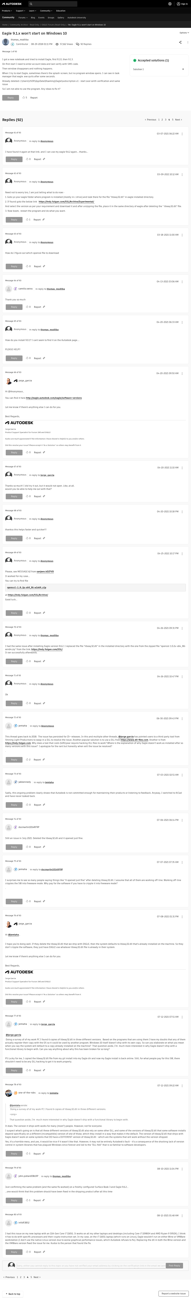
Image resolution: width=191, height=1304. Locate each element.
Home (5, 24)
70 (15, 627)
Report (33, 97)
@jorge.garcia (126, 736)
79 (15, 1167)
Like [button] (23, 97)
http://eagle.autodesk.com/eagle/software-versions (54, 398)
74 (15, 819)
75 (15, 861)
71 (15, 675)
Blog (33, 17)
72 (15, 717)
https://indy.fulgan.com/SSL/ (47, 649)
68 (15, 510)
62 (15, 173)
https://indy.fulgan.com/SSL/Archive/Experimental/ (67, 201)
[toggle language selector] (170, 4)
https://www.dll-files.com (134, 739)
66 (15, 372)
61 (15, 132)
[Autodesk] (12, 4)
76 (15, 915)
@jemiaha (13, 934)
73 (15, 773)
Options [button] (183, 32)
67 (15, 466)
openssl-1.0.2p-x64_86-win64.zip (26, 587)
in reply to (41, 141)
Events (41, 17)
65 (15, 321)
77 (15, 1015)
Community (8, 17)
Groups (51, 17)
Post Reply (174, 1265)
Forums (22, 17)
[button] (187, 42)
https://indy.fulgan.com (18, 743)
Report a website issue (174, 1293)
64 (15, 280)
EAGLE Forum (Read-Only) (54, 24)
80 (15, 1214)
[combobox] (52, 4)
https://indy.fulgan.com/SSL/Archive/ (28, 595)
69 (15, 552)
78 (15, 1084)
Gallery (61, 17)
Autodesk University (77, 17)
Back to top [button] (14, 1294)
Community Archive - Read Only (24, 24)
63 (15, 233)
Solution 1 (138, 69)
